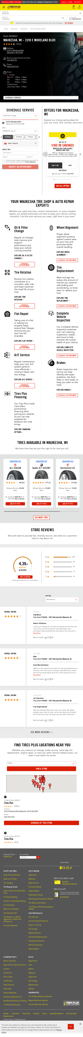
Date (3, 128)
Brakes (31, 969)
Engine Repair (34, 891)
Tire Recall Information (12, 1005)
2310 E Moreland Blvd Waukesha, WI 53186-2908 (21, 811)
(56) (20, 44)
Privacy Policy (26, 1013)
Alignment (33, 875)
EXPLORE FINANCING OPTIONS (22, 430)
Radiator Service (35, 933)
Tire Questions (9, 905)
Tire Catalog (8, 883)
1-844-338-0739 (76, 19)
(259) (23, 483)
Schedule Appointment (12, 997)
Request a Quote (8, 1016)
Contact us (7, 856)
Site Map (6, 1013)
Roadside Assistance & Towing (15, 1001)
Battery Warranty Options (38, 1000)
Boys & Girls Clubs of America (14, 965)
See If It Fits (15, 503)
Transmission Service (36, 941)
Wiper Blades (34, 949)
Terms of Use (15, 1013)
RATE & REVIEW (25, 577)
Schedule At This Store (41, 822)
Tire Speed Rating (10, 897)
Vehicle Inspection (36, 945)
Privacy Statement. (30, 162)
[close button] (80, 1024)
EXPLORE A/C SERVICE (23, 379)
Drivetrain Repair (35, 887)
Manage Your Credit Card (69, 884)
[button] (46, 638)
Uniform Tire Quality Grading (14, 901)
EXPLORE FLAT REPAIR (23, 340)
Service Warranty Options (38, 1004)
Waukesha (24, 28)
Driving (31, 989)
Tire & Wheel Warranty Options (40, 996)
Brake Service (34, 883)
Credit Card (7, 981)
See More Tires (41, 517)
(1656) (75, 483)
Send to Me (55, 165)
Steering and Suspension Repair (41, 899)
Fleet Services (8, 985)
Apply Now (65, 881)
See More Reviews (40, 732)
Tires (30, 965)
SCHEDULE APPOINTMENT (24, 264)
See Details (63, 170)
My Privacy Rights (71, 1013)
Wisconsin (14, 28)
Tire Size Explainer (10, 925)
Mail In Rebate (19, 498)
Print (70, 165)
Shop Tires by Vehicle (11, 875)
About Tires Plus (9, 961)
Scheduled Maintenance (38, 937)
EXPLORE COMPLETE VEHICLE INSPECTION (65, 349)
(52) (17, 842)
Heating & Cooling (36, 895)
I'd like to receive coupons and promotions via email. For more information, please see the (22, 161)
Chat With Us (12, 60)
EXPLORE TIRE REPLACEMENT (62, 299)
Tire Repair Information (37, 903)
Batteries (32, 879)
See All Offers (62, 185)
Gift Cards (7, 989)
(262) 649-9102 (12, 67)
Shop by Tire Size (10, 879)
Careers (6, 969)
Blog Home (33, 961)
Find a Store (74, 763)
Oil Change (33, 929)
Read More (37, 633)
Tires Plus (8, 803)
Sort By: (48, 596)
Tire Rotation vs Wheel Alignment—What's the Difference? (12, 919)
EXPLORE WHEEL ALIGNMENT (63, 253)
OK (71, 1026)
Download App (64, 897)
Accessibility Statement (56, 1013)
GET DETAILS (69, 23)
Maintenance (33, 985)
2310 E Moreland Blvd (37, 28)
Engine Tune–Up (35, 925)
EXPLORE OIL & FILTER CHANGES (23, 257)
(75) (49, 483)
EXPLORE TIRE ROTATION (20, 298)
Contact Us (7, 973)
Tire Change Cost (10, 913)
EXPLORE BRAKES (64, 389)
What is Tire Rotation (11, 909)
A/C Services (33, 917)
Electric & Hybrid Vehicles (38, 921)
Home (6, 28)
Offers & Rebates (9, 993)
